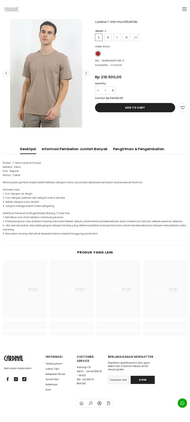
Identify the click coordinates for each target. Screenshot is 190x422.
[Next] (86, 73)
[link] (25, 328)
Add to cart (135, 107)
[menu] (184, 9)
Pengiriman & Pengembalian (138, 149)
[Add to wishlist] (182, 107)
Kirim (142, 379)
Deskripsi (28, 149)
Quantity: (100, 83)
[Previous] (6, 73)
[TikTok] (24, 379)
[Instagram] (15, 379)
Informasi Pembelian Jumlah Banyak (75, 149)
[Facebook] (7, 379)
